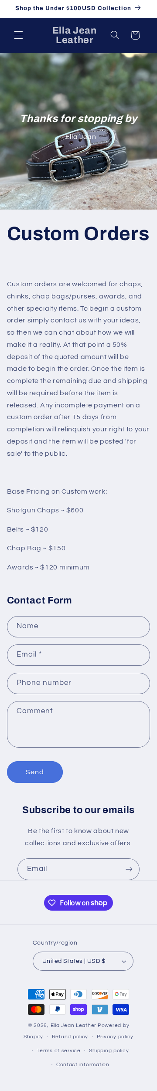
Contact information (82, 1064)
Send (35, 772)
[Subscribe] (129, 869)
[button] (18, 35)
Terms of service (59, 1050)
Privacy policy (115, 1036)
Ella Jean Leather (74, 1025)
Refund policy (70, 1036)
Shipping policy (109, 1050)
